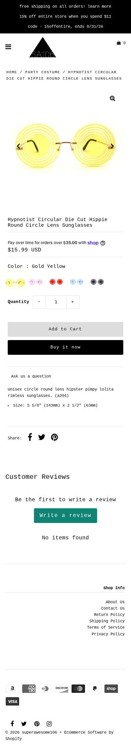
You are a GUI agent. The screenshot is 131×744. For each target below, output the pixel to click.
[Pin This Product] (54, 438)
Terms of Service (106, 627)
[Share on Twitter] (41, 438)
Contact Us (113, 608)
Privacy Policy (108, 634)
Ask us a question (31, 376)
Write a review (65, 516)
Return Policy (109, 615)
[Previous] (18, 146)
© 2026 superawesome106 (31, 732)
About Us (115, 602)
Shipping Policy (107, 621)
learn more (99, 6)
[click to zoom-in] (112, 99)
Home (11, 72)
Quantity (18, 301)
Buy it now (65, 347)
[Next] (112, 146)
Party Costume (42, 72)
